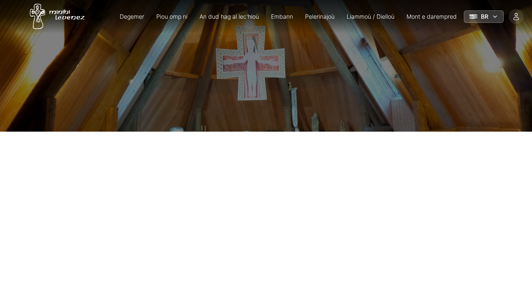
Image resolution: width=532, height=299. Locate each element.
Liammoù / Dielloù (370, 16)
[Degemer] (54, 16)
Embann (282, 16)
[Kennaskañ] (516, 16)
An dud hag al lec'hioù (229, 16)
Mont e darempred (431, 16)
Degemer (132, 16)
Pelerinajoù (320, 16)
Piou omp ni (171, 16)
